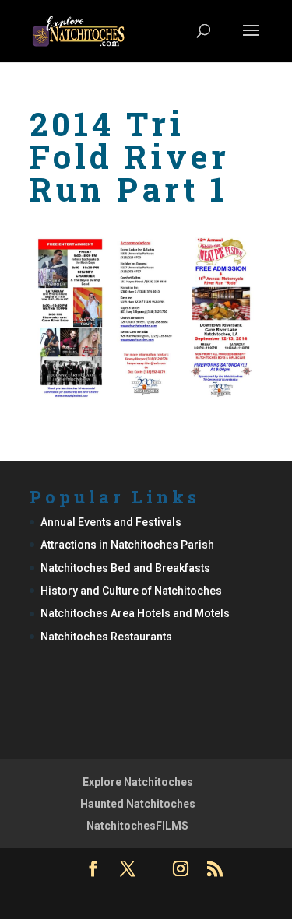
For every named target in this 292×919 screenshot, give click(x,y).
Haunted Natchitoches (137, 804)
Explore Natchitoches (138, 782)
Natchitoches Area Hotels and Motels (135, 613)
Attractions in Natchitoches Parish (127, 544)
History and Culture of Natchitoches (131, 590)
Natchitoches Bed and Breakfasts (125, 568)
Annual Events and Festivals (110, 522)
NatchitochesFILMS (137, 825)
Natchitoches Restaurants (106, 636)
